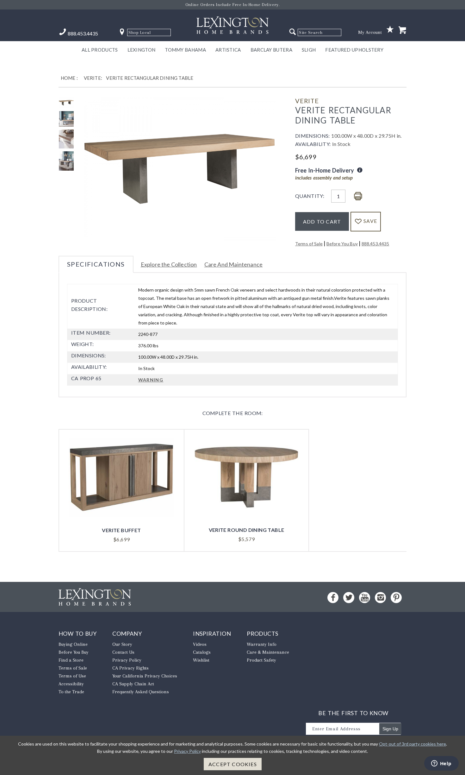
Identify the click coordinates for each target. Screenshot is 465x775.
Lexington (141, 50)
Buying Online (73, 644)
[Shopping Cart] (402, 30)
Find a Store (71, 660)
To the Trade (71, 692)
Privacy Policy (126, 660)
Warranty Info (261, 644)
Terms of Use (72, 676)
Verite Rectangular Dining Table (149, 78)
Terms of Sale (309, 243)
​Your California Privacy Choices (144, 676)
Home (68, 78)
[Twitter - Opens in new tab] (348, 597)
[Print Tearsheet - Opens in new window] (358, 196)
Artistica (228, 50)
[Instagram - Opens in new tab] (380, 597)
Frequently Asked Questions (140, 692)
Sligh (309, 50)
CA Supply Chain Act (133, 684)
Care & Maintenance (268, 652)
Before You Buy (342, 243)
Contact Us (123, 652)
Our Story (122, 644)
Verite (307, 100)
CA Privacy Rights (130, 668)
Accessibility (71, 684)
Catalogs (202, 652)
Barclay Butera (271, 50)
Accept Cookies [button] (232, 764)
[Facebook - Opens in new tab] (332, 597)
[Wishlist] (390, 29)
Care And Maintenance (233, 264)
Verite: (93, 78)
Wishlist (201, 660)
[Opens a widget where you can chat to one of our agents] (441, 764)
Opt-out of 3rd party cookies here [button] (412, 744)
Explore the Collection (169, 264)
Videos (200, 644)
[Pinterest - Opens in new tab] (396, 597)
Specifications (96, 264)
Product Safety (261, 660)
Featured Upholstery (354, 50)
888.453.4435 (375, 243)
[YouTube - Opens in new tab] (364, 597)
